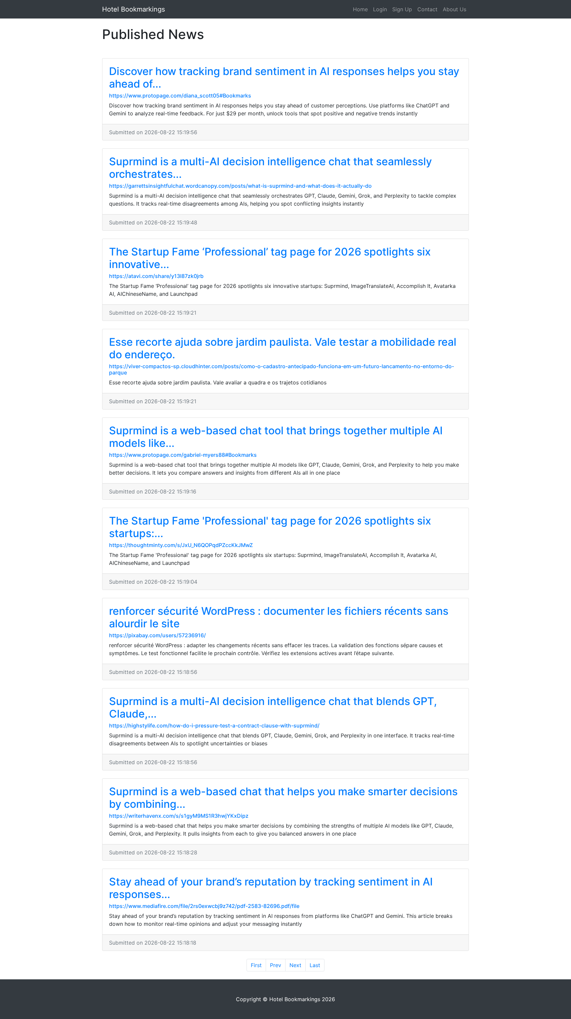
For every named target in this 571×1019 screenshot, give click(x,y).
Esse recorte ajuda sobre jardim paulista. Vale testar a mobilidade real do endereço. (282, 348)
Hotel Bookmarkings (133, 9)
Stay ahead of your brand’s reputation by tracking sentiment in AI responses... (271, 888)
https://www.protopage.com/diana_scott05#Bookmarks (180, 95)
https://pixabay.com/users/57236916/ (157, 635)
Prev (275, 965)
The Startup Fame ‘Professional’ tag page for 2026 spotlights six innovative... (270, 258)
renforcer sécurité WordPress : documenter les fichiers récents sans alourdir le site (278, 617)
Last (315, 965)
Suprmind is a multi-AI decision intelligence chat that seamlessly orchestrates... (270, 167)
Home (360, 9)
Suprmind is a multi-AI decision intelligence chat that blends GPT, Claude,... (273, 707)
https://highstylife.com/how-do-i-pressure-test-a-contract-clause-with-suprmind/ (214, 725)
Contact (427, 9)
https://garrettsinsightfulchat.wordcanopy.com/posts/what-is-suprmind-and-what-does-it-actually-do (240, 185)
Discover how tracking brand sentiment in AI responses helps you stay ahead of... (284, 77)
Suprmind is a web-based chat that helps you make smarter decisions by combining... (283, 797)
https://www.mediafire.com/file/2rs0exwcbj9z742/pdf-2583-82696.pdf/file (204, 906)
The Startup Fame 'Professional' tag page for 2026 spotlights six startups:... (270, 527)
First (256, 965)
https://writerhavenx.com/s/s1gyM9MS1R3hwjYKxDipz (178, 815)
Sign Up (402, 9)
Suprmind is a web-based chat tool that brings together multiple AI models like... (276, 437)
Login (380, 9)
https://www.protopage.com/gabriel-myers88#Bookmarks (183, 454)
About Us (454, 9)
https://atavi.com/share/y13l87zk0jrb (156, 276)
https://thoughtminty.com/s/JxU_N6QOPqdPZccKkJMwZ (181, 545)
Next (295, 965)
